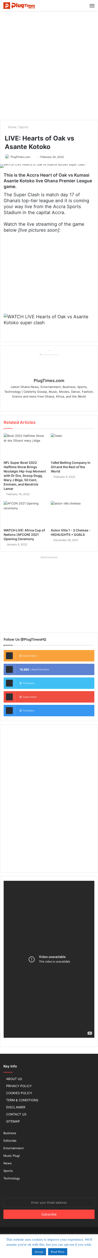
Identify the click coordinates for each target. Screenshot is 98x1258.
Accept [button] (39, 1251)
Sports (23, 127)
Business (9, 1133)
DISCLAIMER (15, 1107)
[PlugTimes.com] (19, 5)
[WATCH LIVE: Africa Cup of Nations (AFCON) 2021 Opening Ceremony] (25, 513)
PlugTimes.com (20, 157)
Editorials (9, 1140)
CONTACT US (16, 1114)
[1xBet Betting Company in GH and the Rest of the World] (72, 445)
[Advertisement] (49, 65)
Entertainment (13, 1148)
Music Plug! (11, 1155)
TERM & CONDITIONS (22, 1100)
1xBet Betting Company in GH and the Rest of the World (70, 467)
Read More (57, 1251)
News (7, 1163)
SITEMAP (13, 1121)
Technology (11, 1178)
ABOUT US (14, 1079)
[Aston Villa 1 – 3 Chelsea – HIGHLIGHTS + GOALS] (72, 513)
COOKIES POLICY (19, 1093)
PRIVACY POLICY (19, 1086)
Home (11, 127)
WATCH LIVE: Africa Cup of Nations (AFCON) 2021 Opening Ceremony (24, 534)
